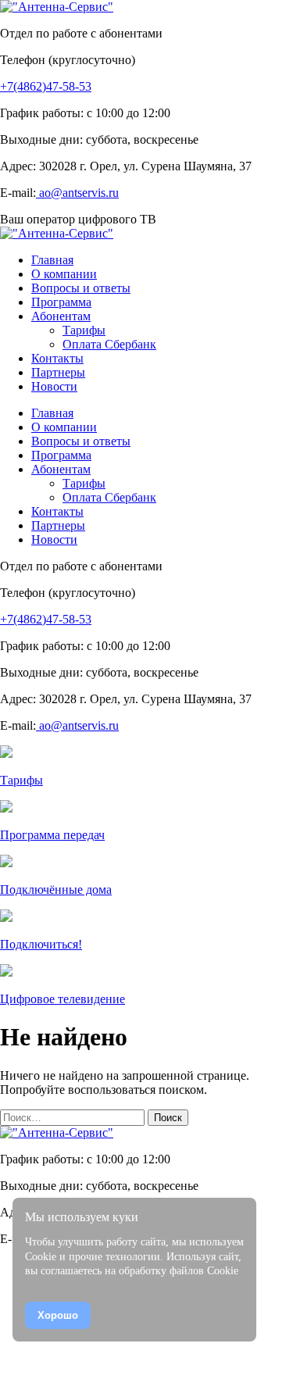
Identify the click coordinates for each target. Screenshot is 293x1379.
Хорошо (58, 1315)
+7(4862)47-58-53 (45, 86)
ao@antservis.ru (77, 192)
